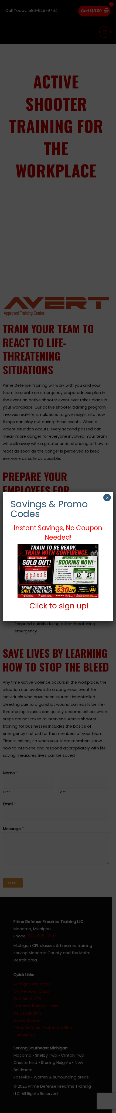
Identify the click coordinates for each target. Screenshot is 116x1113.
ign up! (75, 606)
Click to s (46, 606)
